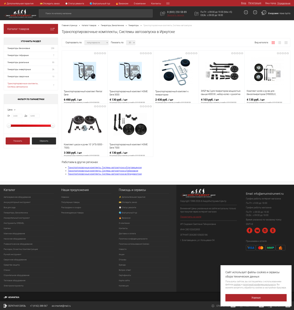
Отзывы (122, 259)
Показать (17, 141)
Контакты (156, 3)
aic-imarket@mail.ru (61, 306)
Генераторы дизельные (18, 62)
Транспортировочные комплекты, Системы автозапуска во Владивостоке (105, 174)
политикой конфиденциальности (259, 284)
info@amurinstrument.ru (269, 193)
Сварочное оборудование (15, 259)
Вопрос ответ (125, 270)
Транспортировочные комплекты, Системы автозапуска (23, 85)
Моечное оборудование (14, 233)
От (9, 116)
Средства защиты (12, 265)
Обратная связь (17, 306)
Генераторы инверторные (19, 69)
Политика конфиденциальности (133, 239)
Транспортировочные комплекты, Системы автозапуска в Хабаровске (103, 170)
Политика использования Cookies (134, 244)
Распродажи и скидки (71, 207)
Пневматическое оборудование (18, 244)
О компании (140, 3)
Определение (283, 3)
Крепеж (7, 228)
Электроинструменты (14, 286)
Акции (121, 254)
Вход (243, 3)
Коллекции (124, 286)
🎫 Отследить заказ (50, 3)
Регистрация (254, 3)
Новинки (65, 197)
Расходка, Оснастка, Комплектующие (21, 249)
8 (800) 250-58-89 (177, 12)
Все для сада (9, 207)
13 (53, 76)
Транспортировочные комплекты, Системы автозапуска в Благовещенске (105, 167)
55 (53, 62)
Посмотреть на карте (190, 217)
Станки (7, 270)
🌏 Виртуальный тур (100, 3)
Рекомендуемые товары (72, 213)
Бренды (122, 265)
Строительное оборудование (16, 275)
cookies (237, 284)
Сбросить (44, 141)
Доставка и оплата (127, 233)
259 (52, 48)
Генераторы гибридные (18, 55)
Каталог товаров (18, 29)
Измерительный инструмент (17, 218)
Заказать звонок (175, 15)
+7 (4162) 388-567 (39, 306)
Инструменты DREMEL (14, 223)
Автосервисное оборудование (17, 197)
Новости (122, 249)
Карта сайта (124, 280)
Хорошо (256, 297)
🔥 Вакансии (122, 3)
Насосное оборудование (15, 239)
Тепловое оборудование (14, 280)
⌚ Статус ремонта (74, 3)
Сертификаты (125, 275)
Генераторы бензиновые (19, 48)
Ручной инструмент (12, 254)
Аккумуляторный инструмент (17, 202)
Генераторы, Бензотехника (16, 213)
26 (53, 69)
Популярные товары (70, 202)
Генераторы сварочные (18, 76)
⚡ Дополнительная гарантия (19, 3)
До (25, 116)
